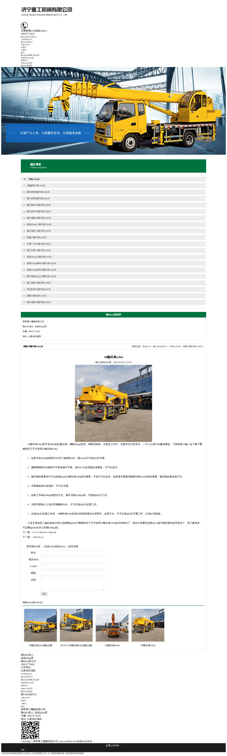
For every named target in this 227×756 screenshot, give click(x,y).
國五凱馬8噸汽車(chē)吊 (38, 192)
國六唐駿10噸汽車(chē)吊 (39, 218)
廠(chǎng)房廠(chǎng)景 (30, 55)
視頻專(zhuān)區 (27, 58)
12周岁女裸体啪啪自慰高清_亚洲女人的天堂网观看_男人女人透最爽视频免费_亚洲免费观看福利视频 (42, 753)
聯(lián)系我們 (26, 66)
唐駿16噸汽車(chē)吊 (36, 296)
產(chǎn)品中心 (27, 42)
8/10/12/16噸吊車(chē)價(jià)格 (44, 532)
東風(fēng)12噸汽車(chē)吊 (39, 224)
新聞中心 (24, 60)
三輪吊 (23, 50)
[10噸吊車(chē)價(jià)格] (40, 625)
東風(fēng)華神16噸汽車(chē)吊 (41, 263)
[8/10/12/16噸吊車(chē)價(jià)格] (76, 625)
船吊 (23, 52)
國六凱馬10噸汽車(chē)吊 (39, 211)
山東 (23, 750)
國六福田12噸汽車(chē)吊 (39, 231)
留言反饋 (73, 546)
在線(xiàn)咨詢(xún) (54, 546)
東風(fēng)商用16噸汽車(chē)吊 (41, 270)
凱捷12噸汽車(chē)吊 (36, 237)
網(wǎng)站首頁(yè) (28, 37)
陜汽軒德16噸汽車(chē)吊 (39, 289)
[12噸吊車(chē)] (112, 625)
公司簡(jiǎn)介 (26, 39)
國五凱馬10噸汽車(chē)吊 (39, 205)
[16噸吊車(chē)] (148, 625)
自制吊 (23, 47)
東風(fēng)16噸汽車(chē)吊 (39, 257)
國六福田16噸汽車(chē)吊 (39, 302)
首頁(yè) (146, 346)
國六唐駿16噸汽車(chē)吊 (39, 283)
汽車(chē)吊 (25, 45)
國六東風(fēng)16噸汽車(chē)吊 (41, 276)
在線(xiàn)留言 (27, 63)
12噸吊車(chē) (38, 537)
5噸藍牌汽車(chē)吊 (36, 185)
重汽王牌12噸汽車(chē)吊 (39, 250)
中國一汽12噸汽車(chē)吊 (39, 244)
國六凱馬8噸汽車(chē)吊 (38, 198)
